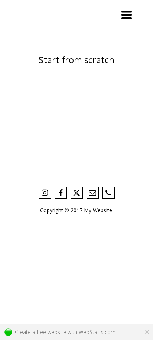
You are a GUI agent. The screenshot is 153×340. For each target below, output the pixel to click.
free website (51, 332)
